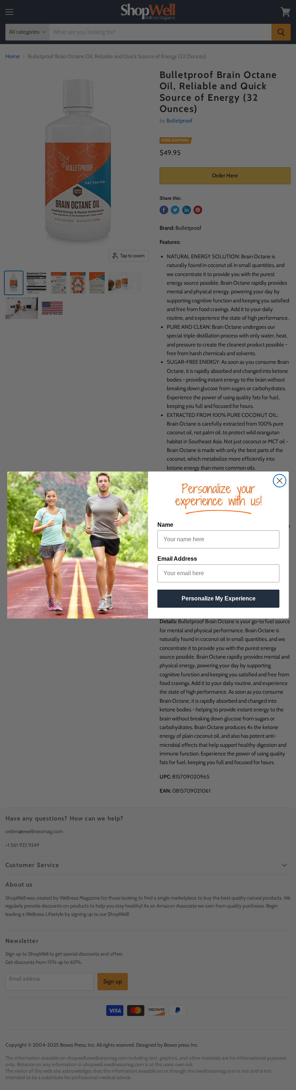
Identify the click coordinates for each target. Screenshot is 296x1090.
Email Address (177, 559)
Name (165, 525)
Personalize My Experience (219, 598)
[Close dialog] (279, 480)
